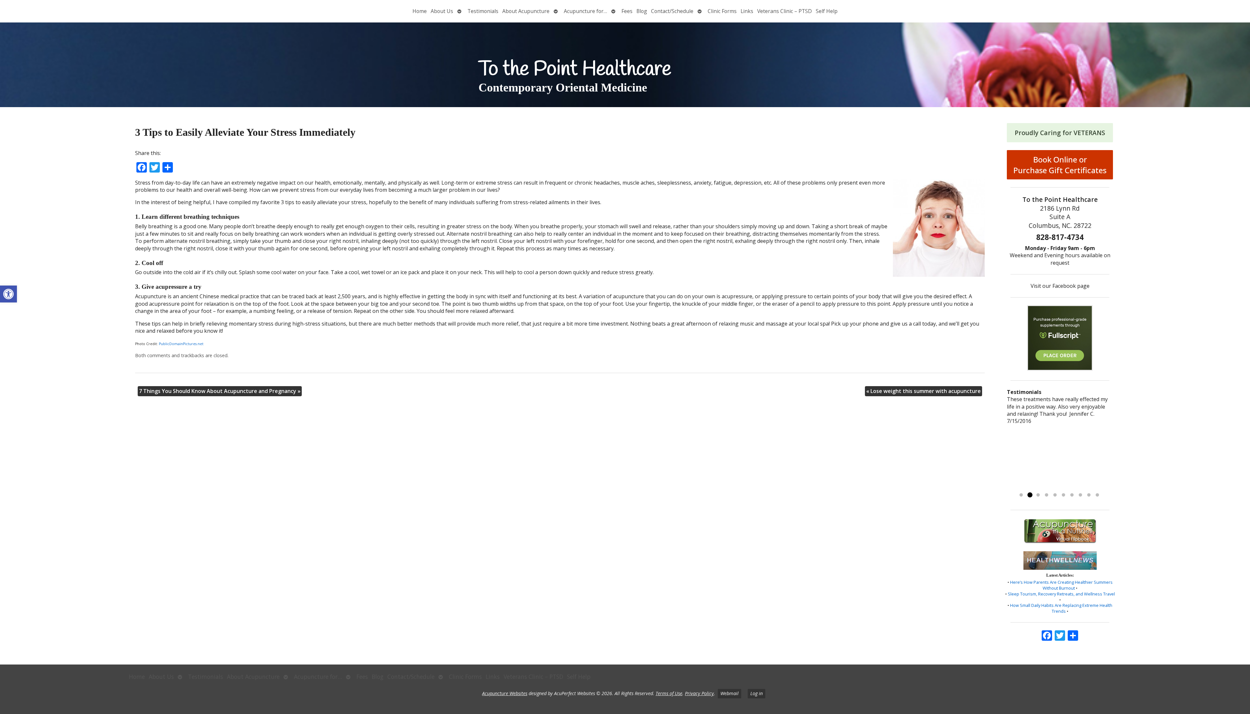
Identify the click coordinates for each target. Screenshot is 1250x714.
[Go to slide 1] (1021, 495)
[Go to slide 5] (1055, 495)
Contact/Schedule (672, 11)
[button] (8, 294)
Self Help (827, 11)
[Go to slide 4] (1046, 495)
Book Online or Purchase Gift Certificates (1059, 164)
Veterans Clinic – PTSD (784, 11)
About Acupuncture (525, 11)
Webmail (729, 693)
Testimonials (482, 11)
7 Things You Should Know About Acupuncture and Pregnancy (219, 391)
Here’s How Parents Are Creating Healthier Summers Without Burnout (1061, 585)
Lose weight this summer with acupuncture (923, 391)
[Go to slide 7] (1072, 495)
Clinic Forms (722, 11)
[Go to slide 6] (1063, 495)
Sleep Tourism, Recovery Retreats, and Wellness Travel (1061, 594)
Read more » (1028, 486)
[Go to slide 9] (1089, 495)
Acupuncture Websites (504, 693)
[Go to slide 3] (1038, 495)
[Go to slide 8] (1080, 495)
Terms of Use (669, 693)
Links (747, 11)
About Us (442, 11)
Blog (641, 11)
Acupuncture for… (585, 11)
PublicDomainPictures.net (181, 344)
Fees (626, 11)
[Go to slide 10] (1097, 495)
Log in (756, 693)
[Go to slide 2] (1029, 495)
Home (419, 11)
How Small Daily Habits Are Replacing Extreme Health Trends (1061, 608)
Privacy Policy (699, 693)
